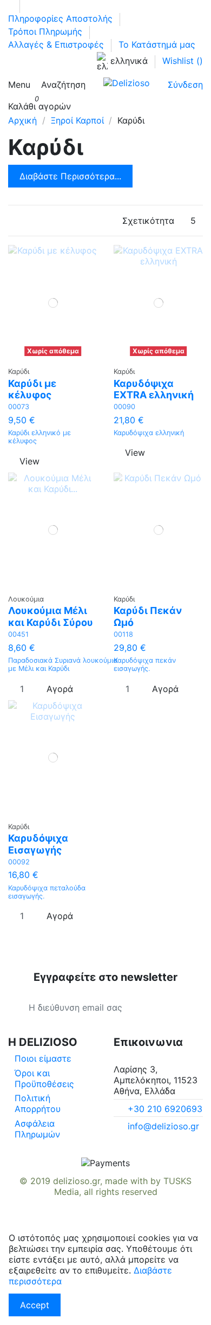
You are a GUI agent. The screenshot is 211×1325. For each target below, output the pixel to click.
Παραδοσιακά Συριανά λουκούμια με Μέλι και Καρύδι (62, 664)
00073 (18, 407)
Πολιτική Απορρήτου (38, 1103)
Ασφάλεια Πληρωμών (37, 1129)
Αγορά (60, 688)
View (29, 461)
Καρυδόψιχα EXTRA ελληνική (154, 389)
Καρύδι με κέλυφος (32, 389)
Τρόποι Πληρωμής (46, 31)
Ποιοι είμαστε (43, 1058)
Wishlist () (182, 60)
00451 (18, 634)
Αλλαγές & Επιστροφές (57, 44)
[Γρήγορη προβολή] (56, 356)
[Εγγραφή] (182, 1007)
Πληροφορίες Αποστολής (61, 18)
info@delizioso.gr (163, 1126)
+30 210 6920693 (165, 1108)
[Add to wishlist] (49, 356)
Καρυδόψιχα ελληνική (149, 433)
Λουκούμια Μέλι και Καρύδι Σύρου (50, 616)
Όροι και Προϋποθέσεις (44, 1078)
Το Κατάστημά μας (156, 44)
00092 (19, 862)
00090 (124, 407)
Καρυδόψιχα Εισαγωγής (38, 844)
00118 (123, 634)
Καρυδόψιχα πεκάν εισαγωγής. (145, 664)
